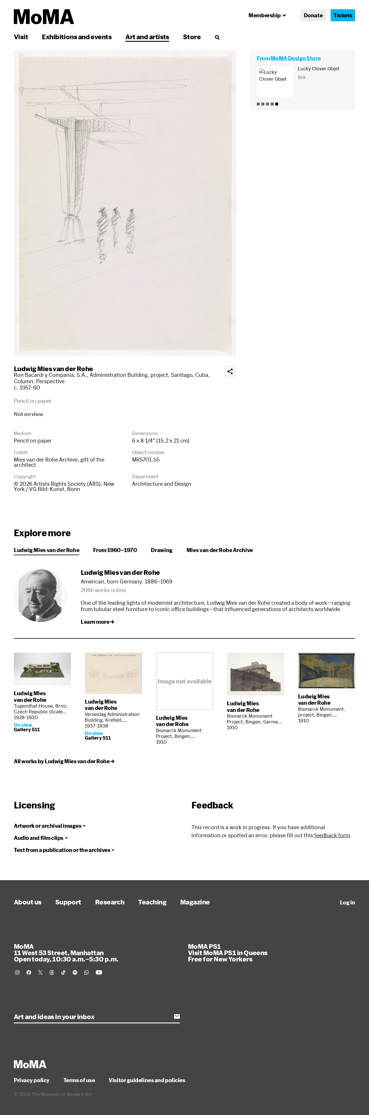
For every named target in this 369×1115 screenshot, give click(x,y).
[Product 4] (272, 104)
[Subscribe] (177, 1016)
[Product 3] (267, 104)
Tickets (343, 15)
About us (28, 902)
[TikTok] (63, 972)
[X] (40, 972)
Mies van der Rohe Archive (220, 550)
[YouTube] (99, 972)
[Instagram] (17, 972)
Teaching (152, 902)
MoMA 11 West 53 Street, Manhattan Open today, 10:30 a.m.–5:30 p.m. (66, 952)
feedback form (332, 835)
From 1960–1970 (115, 550)
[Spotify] (74, 972)
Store (192, 36)
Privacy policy (32, 1080)
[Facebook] (28, 972)
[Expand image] (125, 203)
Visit (21, 36)
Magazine (195, 902)
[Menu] (217, 37)
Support (68, 902)
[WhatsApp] (86, 972)
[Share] (230, 371)
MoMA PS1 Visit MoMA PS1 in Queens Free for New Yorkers (228, 952)
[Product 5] (276, 104)
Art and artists (147, 36)
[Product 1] (258, 104)
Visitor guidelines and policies (147, 1080)
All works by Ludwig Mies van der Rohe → (64, 761)
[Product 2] (262, 104)
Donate (313, 15)
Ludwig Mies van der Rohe (53, 368)
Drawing (161, 550)
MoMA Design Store (296, 58)
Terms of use (79, 1080)
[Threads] (51, 972)
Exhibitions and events (77, 36)
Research (110, 902)
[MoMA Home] (44, 16)
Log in (347, 902)
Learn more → (97, 621)
